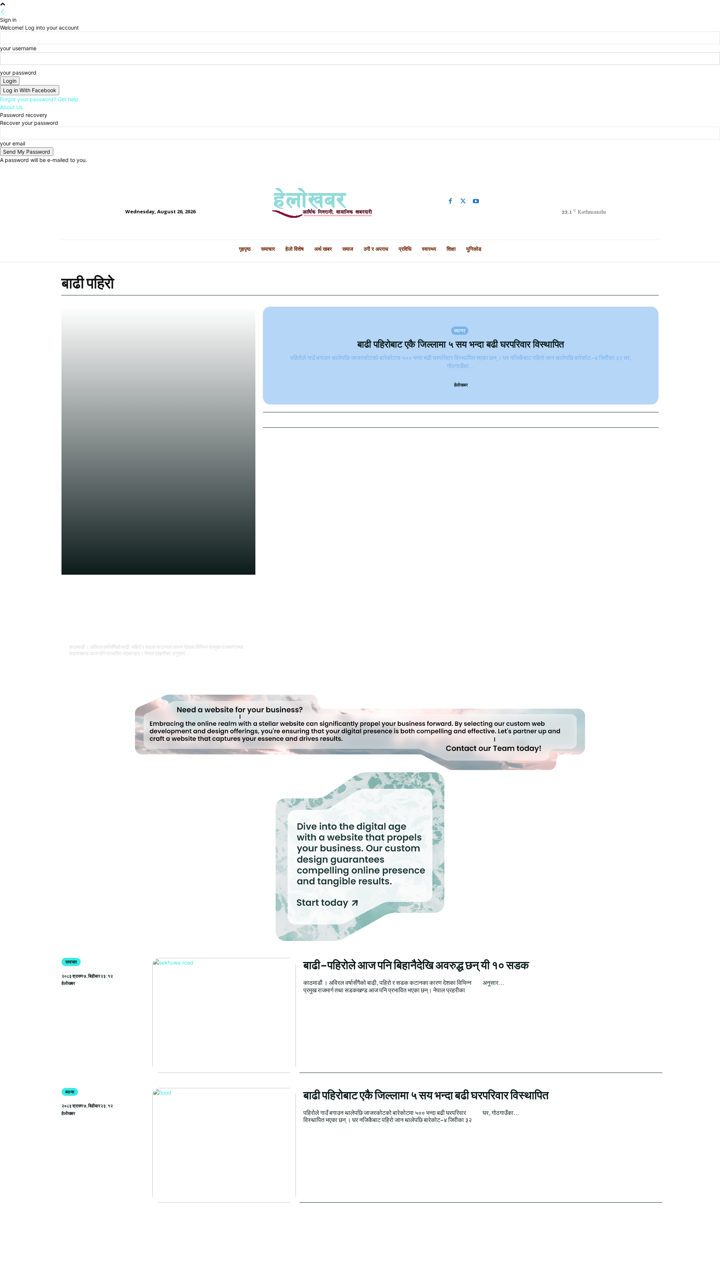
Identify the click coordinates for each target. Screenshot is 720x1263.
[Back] (2, 12)
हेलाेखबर (76, 636)
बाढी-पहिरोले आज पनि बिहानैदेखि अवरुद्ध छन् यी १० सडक (156, 615)
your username (18, 48)
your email (12, 143)
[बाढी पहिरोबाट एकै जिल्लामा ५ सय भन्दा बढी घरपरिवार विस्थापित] (224, 1145)
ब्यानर (459, 330)
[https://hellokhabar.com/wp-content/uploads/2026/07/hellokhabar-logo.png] (360, 206)
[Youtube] (475, 201)
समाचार (78, 590)
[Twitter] (463, 201)
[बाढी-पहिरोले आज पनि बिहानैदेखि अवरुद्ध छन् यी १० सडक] (224, 1015)
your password (18, 72)
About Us (11, 107)
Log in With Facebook (29, 90)
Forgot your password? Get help (39, 99)
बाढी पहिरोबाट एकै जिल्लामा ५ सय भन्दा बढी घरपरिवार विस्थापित (460, 344)
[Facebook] (450, 201)
